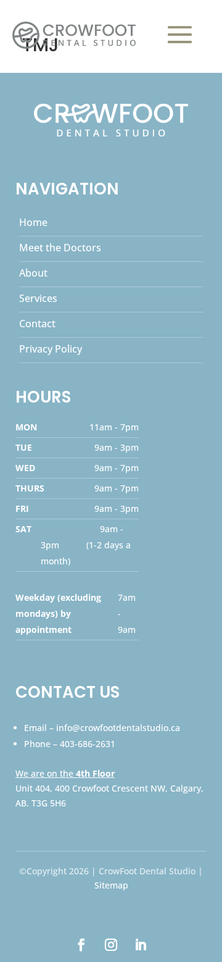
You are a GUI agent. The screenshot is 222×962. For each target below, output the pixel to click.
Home (33, 222)
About (33, 273)
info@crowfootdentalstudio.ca (118, 728)
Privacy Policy (50, 349)
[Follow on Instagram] (111, 944)
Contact (37, 323)
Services (38, 298)
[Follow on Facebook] (81, 944)
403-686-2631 (87, 744)
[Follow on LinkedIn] (140, 944)
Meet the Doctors (60, 247)
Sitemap (111, 885)
